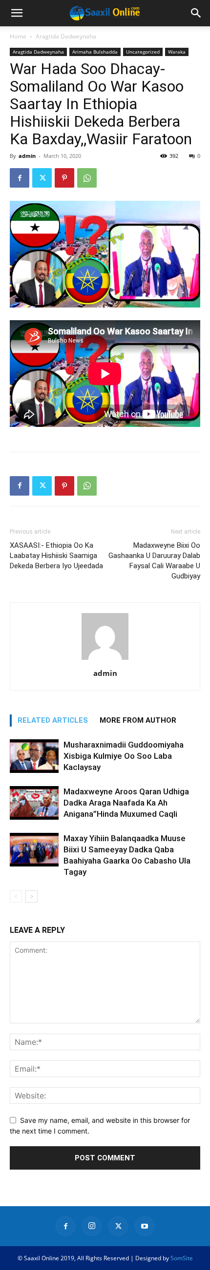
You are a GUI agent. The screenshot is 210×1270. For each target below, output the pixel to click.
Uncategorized (143, 51)
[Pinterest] (64, 178)
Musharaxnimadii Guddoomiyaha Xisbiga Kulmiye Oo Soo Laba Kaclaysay (123, 756)
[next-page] (31, 896)
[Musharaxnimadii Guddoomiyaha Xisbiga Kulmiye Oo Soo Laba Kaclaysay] (34, 756)
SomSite (181, 1258)
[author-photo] (105, 659)
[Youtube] (144, 1226)
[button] (16, 13)
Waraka (177, 51)
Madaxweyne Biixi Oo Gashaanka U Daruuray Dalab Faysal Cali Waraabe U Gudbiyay (154, 560)
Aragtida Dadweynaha (66, 36)
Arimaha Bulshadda (95, 51)
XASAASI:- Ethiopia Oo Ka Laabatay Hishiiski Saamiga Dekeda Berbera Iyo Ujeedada (56, 555)
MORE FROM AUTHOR (138, 720)
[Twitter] (42, 178)
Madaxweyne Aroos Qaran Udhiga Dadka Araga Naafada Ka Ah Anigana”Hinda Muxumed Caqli (126, 803)
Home (18, 36)
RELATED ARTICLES (53, 720)
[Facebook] (19, 178)
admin (27, 155)
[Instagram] (92, 1226)
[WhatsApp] (87, 178)
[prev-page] (16, 896)
